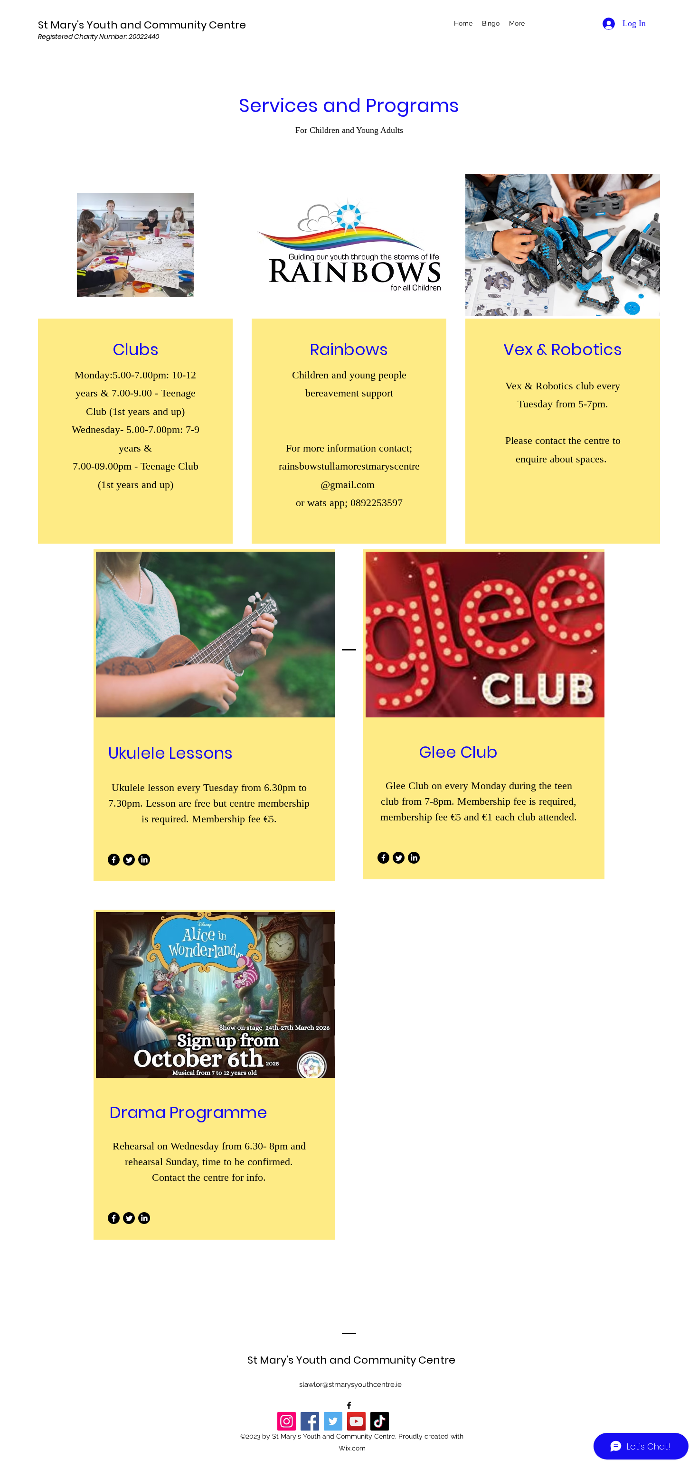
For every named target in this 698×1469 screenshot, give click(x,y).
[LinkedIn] (144, 860)
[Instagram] (286, 1421)
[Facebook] (114, 860)
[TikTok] (379, 1421)
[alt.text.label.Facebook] (349, 1405)
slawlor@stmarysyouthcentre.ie (350, 1384)
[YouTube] (356, 1421)
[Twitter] (129, 860)
